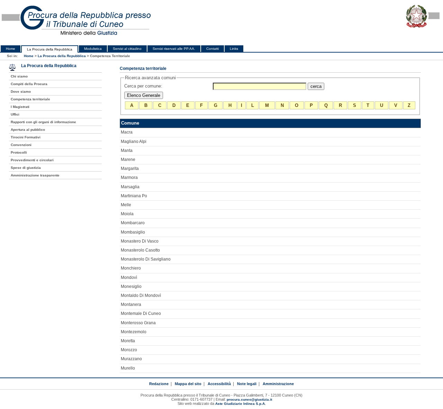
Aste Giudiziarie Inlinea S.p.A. (240, 404)
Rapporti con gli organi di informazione (43, 122)
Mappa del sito (188, 384)
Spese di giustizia (26, 168)
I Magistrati (20, 107)
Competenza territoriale (30, 99)
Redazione (159, 384)
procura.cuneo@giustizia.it (249, 399)
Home (10, 49)
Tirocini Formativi (25, 137)
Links (234, 49)
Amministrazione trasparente (35, 175)
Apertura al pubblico (28, 129)
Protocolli (19, 152)
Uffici (15, 114)
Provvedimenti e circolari (32, 160)
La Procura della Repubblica (49, 49)
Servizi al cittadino (127, 49)
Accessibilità (219, 384)
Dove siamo (21, 91)
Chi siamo (19, 76)
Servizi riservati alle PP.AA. (174, 49)
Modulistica (93, 49)
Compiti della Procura (29, 84)
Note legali (246, 384)
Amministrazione (278, 384)
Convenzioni (21, 145)
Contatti (212, 49)
